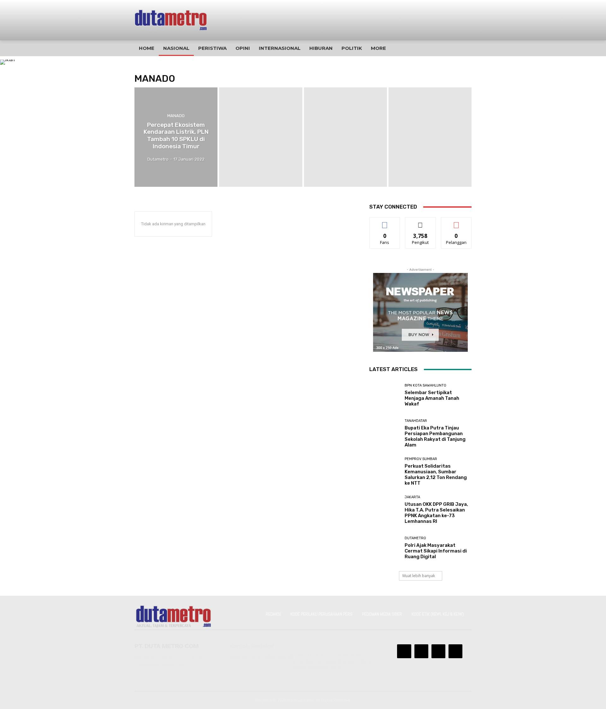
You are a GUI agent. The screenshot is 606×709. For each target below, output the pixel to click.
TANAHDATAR (416, 420)
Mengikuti (420, 222)
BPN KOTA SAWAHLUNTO (425, 385)
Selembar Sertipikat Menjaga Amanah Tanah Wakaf (432, 398)
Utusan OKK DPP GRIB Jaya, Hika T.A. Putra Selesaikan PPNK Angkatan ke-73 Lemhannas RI (436, 512)
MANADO (176, 116)
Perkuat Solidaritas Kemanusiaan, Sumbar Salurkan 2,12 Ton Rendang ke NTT (436, 474)
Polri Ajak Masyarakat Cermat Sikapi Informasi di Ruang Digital (436, 550)
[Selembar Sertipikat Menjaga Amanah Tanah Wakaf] (384, 395)
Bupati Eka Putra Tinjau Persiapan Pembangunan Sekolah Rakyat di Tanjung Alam (435, 436)
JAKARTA (412, 497)
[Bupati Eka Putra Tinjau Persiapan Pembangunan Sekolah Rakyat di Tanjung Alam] (384, 433)
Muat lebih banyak (418, 575)
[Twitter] (438, 651)
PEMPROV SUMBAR (421, 459)
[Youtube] (455, 651)
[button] (459, 48)
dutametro (415, 538)
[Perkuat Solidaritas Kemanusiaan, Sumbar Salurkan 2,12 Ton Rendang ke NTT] (384, 471)
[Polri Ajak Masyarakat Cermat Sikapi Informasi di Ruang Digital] (384, 548)
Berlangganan (457, 222)
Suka (385, 222)
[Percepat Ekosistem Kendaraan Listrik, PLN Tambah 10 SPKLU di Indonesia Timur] (175, 137)
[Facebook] (404, 651)
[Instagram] (421, 651)
